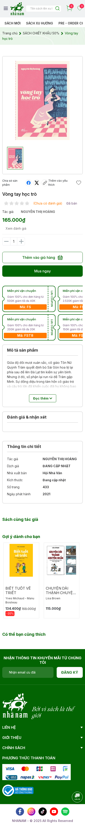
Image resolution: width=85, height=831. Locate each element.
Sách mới (13, 23)
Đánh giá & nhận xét (26, 417)
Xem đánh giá (16, 228)
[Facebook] (20, 811)
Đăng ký (69, 672)
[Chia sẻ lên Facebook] (28, 182)
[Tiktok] (43, 811)
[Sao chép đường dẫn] (44, 182)
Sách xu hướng (39, 23)
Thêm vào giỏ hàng (38, 257)
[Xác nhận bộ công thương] (18, 790)
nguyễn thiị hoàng (38, 212)
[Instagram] (31, 811)
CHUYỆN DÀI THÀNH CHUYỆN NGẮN (60, 593)
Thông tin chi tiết (24, 446)
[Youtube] (54, 811)
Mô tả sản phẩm (22, 350)
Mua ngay (42, 271)
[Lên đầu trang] (72, 809)
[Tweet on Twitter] (36, 182)
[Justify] (57, 9)
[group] (42, 100)
